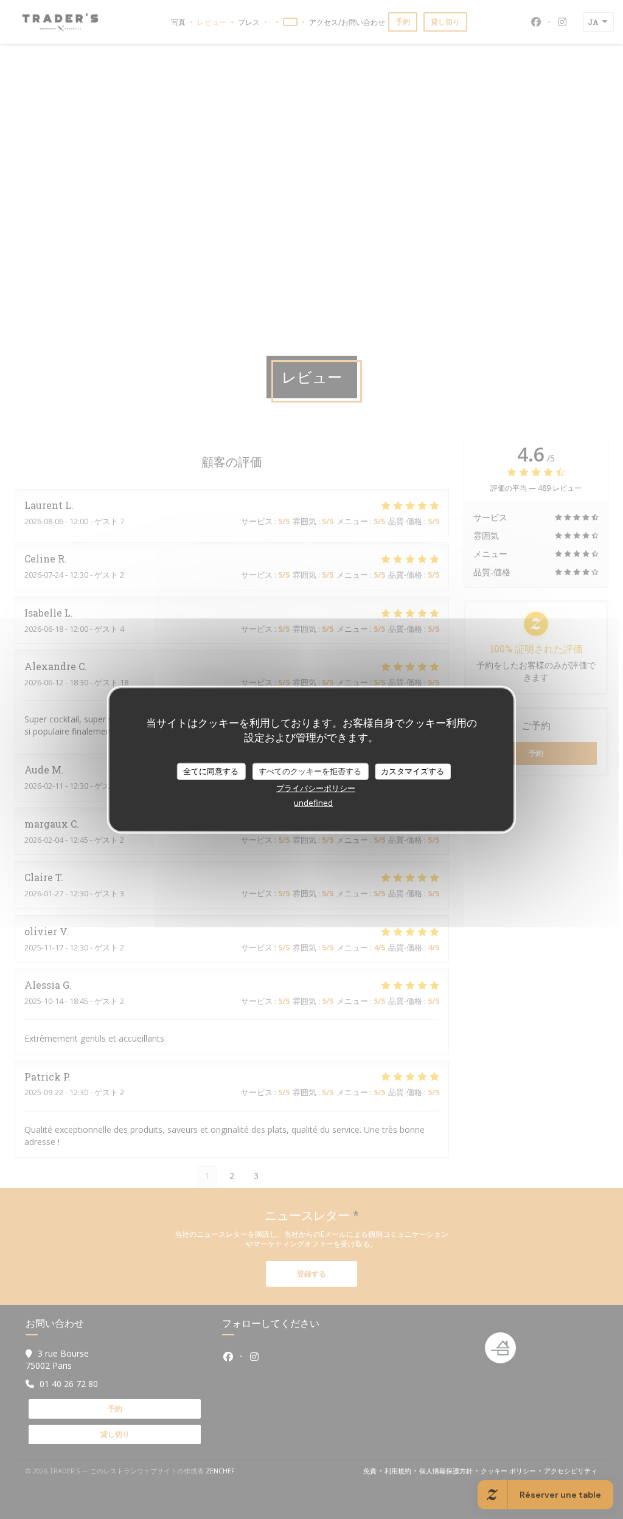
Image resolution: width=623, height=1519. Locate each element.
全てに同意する (210, 771)
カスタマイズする (412, 771)
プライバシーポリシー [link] (315, 787)
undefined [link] (313, 802)
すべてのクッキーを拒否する (310, 771)
